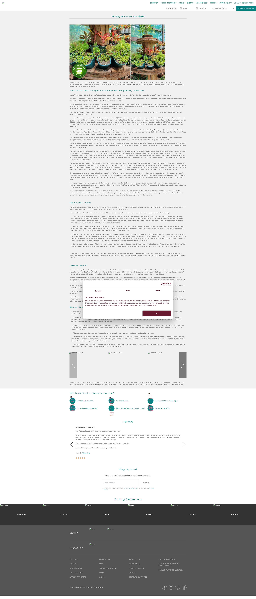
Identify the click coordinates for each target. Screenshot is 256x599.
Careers (102, 577)
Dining (181, 3)
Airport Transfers (78, 577)
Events (190, 3)
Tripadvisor (86, 453)
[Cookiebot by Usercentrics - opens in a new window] (162, 284)
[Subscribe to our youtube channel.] (184, 587)
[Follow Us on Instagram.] (171, 587)
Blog (101, 564)
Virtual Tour (134, 559)
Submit (146, 483)
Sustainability (226, 3)
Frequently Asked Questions (170, 570)
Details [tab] (128, 291)
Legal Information (166, 559)
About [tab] (158, 291)
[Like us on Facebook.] (164, 587)
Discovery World (136, 568)
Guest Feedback (76, 573)
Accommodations (168, 3)
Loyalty (237, 3)
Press (101, 573)
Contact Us (74, 564)
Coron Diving (134, 564)
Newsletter (104, 559)
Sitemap (132, 573)
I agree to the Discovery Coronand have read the (129, 488)
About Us (73, 559)
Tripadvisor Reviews (108, 568)
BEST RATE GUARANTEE (138, 577)
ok (157, 313)
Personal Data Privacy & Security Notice (169, 564)
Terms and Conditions (130, 488)
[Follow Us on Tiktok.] (177, 587)
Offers (213, 3)
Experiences (201, 3)
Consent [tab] (98, 291)
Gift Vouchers (76, 568)
